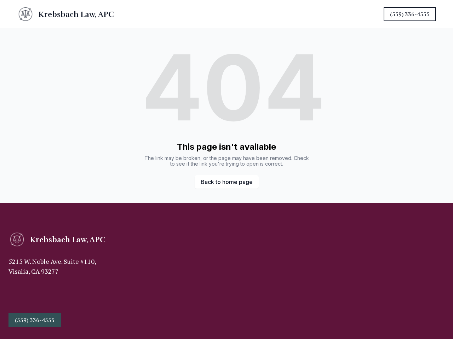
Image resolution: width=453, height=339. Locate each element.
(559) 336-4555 (410, 14)
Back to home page (227, 181)
